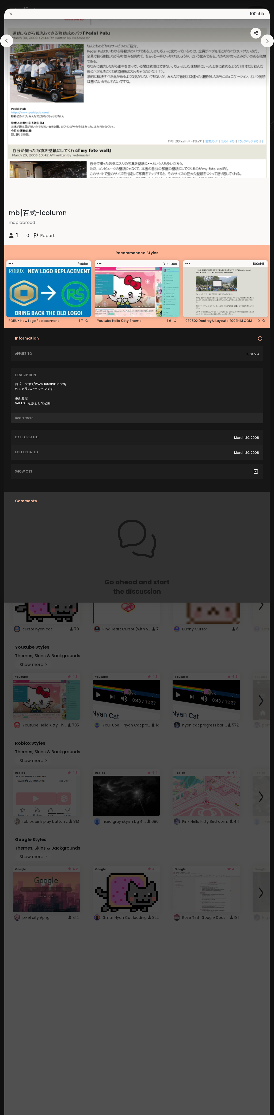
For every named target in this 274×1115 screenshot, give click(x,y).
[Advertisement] (21, 557)
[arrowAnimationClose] (6, 41)
